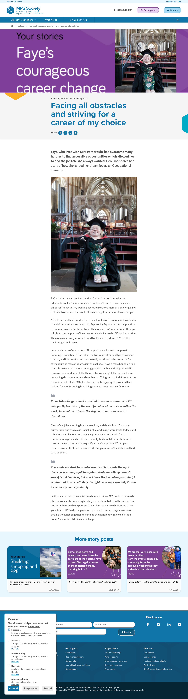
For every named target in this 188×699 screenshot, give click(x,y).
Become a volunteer (113, 665)
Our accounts (150, 657)
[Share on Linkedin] (70, 133)
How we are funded (14, 2)
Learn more (34, 626)
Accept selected (31, 688)
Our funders (109, 669)
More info (15, 649)
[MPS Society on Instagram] (158, 624)
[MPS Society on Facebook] (148, 624)
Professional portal (173, 2)
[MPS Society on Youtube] (179, 624)
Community (70, 661)
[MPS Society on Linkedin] (169, 624)
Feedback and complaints (155, 661)
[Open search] (177, 20)
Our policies (149, 652)
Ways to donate (111, 657)
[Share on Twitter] (65, 133)
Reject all (48, 688)
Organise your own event (115, 661)
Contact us (70, 652)
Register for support (74, 657)
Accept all (13, 688)
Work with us (149, 665)
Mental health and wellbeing (77, 665)
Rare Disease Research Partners (158, 669)
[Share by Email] (76, 133)
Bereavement (71, 669)
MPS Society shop (112, 652)
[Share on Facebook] (60, 133)
